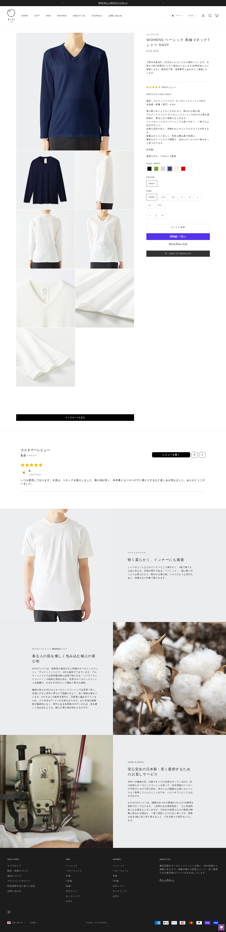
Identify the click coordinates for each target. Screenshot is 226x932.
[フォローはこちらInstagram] (8, 912)
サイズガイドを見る (75, 417)
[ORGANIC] (176, 169)
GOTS (69, 901)
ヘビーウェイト (74, 870)
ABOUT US (79, 15)
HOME (24, 15)
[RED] (183, 169)
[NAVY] (170, 169)
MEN (48, 15)
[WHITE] (190, 169)
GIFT (37, 15)
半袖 (68, 875)
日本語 (191, 15)
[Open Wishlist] (221, 927)
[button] (153, 87)
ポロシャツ (71, 891)
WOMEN (62, 15)
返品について (14, 875)
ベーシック (71, 865)
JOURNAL (96, 15)
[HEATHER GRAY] (163, 169)
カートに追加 (178, 227)
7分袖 (69, 880)
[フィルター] (194, 455)
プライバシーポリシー (19, 880)
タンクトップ (73, 896)
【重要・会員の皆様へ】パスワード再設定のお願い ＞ (113, 3)
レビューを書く (171, 454)
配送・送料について (17, 870)
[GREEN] (156, 169)
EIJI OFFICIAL (152, 34)
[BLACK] (149, 169)
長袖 (68, 886)
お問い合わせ (115, 15)
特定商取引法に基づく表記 (21, 886)
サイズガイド (14, 865)
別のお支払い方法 (178, 243)
